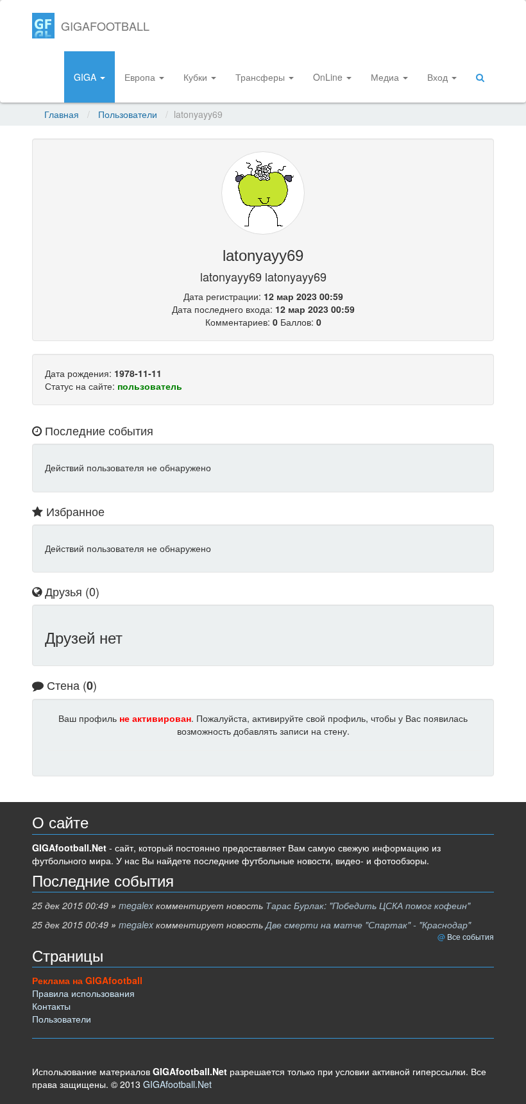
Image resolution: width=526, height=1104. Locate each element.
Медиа (386, 77)
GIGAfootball (105, 25)
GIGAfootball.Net (177, 1084)
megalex (136, 905)
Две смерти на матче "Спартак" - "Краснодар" (368, 924)
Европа (141, 77)
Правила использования (83, 993)
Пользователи (127, 114)
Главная (61, 114)
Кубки (196, 77)
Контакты (51, 1005)
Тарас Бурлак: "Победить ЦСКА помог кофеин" (368, 905)
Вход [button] (438, 77)
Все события (470, 936)
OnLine (329, 77)
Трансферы (261, 77)
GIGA (86, 77)
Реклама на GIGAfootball (87, 980)
